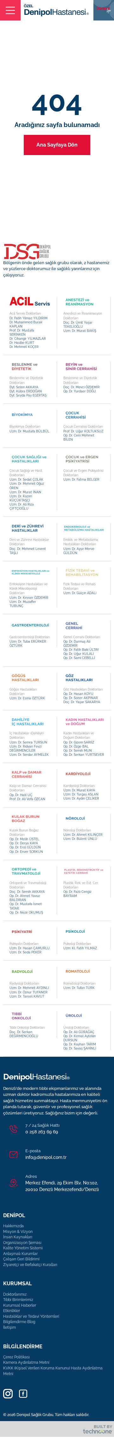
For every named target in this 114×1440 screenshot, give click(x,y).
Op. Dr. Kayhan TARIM (79, 1044)
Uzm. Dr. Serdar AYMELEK (29, 754)
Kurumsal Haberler (19, 1305)
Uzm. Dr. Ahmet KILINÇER (83, 834)
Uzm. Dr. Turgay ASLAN (80, 794)
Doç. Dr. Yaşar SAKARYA (81, 702)
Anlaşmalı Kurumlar (20, 1254)
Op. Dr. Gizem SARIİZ (78, 742)
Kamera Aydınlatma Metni (26, 1362)
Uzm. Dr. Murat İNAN (25, 492)
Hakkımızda (13, 1226)
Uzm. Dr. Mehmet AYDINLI (29, 988)
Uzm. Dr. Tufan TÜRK (79, 988)
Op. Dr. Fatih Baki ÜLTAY (81, 649)
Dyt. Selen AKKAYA (24, 387)
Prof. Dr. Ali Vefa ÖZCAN (27, 799)
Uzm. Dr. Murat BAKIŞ (79, 331)
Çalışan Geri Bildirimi (21, 1259)
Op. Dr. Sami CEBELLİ (79, 658)
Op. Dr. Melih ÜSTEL (24, 839)
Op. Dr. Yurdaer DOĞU (79, 391)
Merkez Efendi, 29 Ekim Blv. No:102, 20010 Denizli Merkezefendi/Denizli (62, 1186)
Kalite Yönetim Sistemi (23, 1248)
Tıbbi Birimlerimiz (18, 1300)
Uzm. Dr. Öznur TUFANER (29, 992)
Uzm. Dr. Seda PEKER (25, 952)
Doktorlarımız (15, 1294)
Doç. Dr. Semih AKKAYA (27, 891)
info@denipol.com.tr (45, 1157)
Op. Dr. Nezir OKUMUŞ (26, 912)
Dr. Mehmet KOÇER (24, 347)
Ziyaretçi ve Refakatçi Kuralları (30, 1265)
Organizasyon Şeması (22, 1242)
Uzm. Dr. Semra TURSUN (28, 742)
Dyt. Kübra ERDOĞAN (26, 391)
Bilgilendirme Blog (19, 1322)
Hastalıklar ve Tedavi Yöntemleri (31, 1316)
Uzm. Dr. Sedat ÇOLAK (26, 479)
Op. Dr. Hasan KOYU (78, 694)
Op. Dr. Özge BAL (76, 746)
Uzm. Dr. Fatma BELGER (81, 479)
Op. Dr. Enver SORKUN (26, 851)
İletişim (9, 1327)
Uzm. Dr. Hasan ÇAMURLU (30, 948)
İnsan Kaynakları (17, 1237)
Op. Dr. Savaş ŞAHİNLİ (79, 1048)
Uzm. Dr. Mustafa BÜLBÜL (29, 431)
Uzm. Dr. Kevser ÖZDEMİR (29, 597)
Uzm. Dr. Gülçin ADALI (80, 593)
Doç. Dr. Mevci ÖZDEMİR (81, 387)
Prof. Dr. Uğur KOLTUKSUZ (83, 431)
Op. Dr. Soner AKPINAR (80, 698)
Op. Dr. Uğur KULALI (78, 654)
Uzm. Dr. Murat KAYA (79, 790)
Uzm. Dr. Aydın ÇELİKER (81, 798)
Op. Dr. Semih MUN (77, 750)
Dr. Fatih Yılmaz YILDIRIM (29, 318)
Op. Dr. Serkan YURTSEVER (83, 754)
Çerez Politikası (16, 1357)
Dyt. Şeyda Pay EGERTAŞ (28, 395)
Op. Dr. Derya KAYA (24, 843)
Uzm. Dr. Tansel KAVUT (27, 996)
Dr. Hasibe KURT (22, 342)
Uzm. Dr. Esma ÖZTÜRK (27, 698)
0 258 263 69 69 (41, 1131)
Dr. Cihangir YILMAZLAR (28, 338)
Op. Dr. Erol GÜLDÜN (25, 847)
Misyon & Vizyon (18, 1231)
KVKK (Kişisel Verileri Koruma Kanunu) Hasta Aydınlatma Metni (53, 1371)
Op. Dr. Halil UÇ (21, 795)
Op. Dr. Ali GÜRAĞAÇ (78, 1032)
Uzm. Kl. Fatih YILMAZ (80, 948)
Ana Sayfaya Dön (57, 145)
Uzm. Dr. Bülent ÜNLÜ (80, 839)
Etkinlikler (11, 1311)
